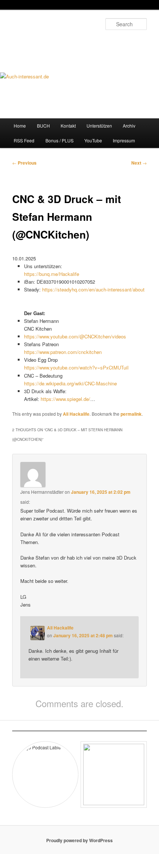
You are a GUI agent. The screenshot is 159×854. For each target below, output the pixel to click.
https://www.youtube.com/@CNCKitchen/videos (75, 336)
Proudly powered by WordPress (79, 840)
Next (139, 162)
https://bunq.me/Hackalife (51, 273)
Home (20, 125)
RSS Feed (24, 140)
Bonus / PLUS (59, 140)
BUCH (43, 125)
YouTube (93, 140)
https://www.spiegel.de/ (65, 398)
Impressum (124, 140)
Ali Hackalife (76, 414)
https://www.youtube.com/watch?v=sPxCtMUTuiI (76, 367)
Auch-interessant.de (54, 42)
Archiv (129, 125)
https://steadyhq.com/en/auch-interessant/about (93, 289)
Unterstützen (99, 125)
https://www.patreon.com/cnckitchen (63, 351)
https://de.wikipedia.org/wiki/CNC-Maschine (70, 383)
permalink (131, 414)
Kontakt (68, 125)
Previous (24, 162)
